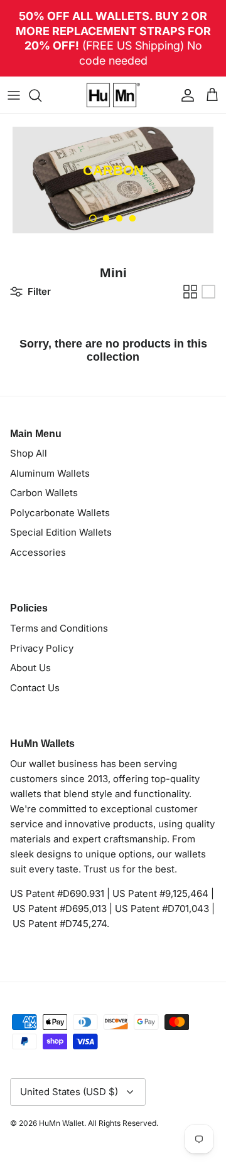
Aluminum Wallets (50, 473)
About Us (30, 668)
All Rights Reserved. (123, 1123)
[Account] (184, 95)
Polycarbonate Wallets (60, 513)
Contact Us (35, 688)
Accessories (38, 552)
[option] (113, 180)
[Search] (41, 95)
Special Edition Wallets (61, 532)
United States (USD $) (69, 1092)
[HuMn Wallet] (113, 95)
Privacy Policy (41, 648)
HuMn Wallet (61, 1123)
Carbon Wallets (44, 493)
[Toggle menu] (14, 95)
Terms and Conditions (59, 628)
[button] (93, 218)
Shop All (28, 453)
